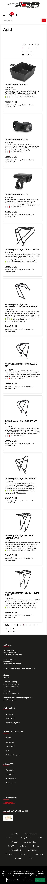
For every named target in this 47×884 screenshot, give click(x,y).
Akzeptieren (40, 880)
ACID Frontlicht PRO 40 (16, 194)
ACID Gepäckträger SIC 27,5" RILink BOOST (19, 536)
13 (27, 51)
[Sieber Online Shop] (23, 5)
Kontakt (8, 738)
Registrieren (10, 718)
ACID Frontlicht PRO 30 (16, 139)
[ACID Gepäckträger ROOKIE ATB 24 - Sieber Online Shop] (22, 408)
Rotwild (11, 846)
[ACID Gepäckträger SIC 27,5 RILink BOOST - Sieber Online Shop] (22, 522)
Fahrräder (14, 834)
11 (37, 48)
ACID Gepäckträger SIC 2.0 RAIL (21, 478)
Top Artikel (9, 774)
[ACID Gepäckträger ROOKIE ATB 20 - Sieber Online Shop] (22, 350)
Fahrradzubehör (15, 850)
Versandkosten (11, 778)
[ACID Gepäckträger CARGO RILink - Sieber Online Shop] (22, 236)
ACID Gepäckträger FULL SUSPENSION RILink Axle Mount (21, 305)
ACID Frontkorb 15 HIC (16, 84)
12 (23, 51)
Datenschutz (10, 746)
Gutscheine (24, 854)
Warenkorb (10, 770)
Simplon (36, 846)
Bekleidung (9, 854)
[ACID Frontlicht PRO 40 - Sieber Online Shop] (22, 181)
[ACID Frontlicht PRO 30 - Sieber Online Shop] (22, 126)
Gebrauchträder (30, 834)
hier (8, 700)
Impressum (10, 742)
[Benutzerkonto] (16, 15)
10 (33, 48)
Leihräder (14, 842)
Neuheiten (18, 858)
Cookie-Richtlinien (37, 876)
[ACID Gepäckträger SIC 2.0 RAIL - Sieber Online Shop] (22, 465)
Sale (30, 858)
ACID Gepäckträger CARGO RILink (22, 249)
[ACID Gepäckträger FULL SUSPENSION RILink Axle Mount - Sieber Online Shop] (22, 291)
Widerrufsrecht (11, 783)
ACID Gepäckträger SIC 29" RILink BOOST (22, 593)
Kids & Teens (9, 838)
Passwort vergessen (13, 723)
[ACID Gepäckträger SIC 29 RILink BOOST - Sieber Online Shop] (22, 579)
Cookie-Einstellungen (15, 880)
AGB (7, 750)
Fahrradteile (32, 850)
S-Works (23, 846)
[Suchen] (44, 20)
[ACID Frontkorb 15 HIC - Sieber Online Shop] (22, 71)
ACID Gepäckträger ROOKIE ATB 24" (21, 422)
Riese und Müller (30, 842)
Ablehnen (29, 880)
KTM (40, 838)
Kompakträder (26, 838)
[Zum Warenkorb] (10, 16)
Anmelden (9, 714)
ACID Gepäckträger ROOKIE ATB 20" (21, 364)
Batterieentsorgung (13, 755)
